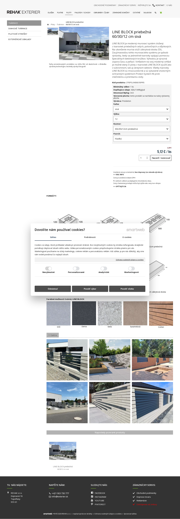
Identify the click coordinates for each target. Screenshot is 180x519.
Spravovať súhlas (130, 514)
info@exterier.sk (60, 496)
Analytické (104, 272)
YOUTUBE (99, 500)
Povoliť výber (90, 289)
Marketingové (131, 272)
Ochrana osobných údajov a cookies (129, 260)
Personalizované (76, 272)
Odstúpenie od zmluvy (147, 504)
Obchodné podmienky (146, 493)
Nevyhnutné (48, 272)
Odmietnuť (53, 289)
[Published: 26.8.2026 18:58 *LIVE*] (54, 514)
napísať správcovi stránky (82, 514)
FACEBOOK (100, 493)
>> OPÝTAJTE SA (119, 186)
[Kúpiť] (160, 158)
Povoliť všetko (127, 289)
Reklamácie (142, 500)
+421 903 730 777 (60, 493)
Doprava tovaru (144, 496)
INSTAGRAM (100, 496)
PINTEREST (100, 504)
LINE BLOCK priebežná (63, 467)
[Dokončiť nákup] (160, 12)
